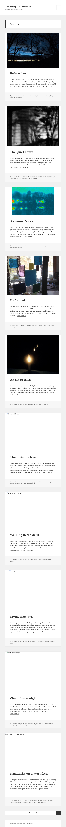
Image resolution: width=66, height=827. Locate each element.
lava (51, 641)
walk (15, 247)
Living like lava (21, 616)
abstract (45, 800)
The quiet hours (21, 152)
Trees (31, 246)
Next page (58, 813)
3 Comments (34, 178)
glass (52, 325)
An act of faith (20, 379)
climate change (42, 246)
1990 (36, 723)
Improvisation (33, 176)
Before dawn (19, 73)
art (37, 325)
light (51, 96)
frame (48, 325)
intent (11, 327)
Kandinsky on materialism (29, 773)
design (44, 325)
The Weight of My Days (18, 6)
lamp (47, 641)
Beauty (29, 96)
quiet (23, 178)
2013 (35, 96)
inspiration (49, 176)
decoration (47, 482)
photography (13, 725)
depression (13, 483)
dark (40, 559)
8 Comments (31, 483)
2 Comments (18, 97)
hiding (43, 559)
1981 (36, 482)
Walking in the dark (24, 535)
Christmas (41, 482)
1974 (36, 559)
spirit (26, 178)
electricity (47, 723)
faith (40, 404)
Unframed (17, 300)
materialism (25, 802)
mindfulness (13, 178)
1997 (36, 246)
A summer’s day (21, 221)
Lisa (24, 96)
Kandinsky (16, 802)
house (48, 96)
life (42, 404)
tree (25, 483)
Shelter (31, 404)
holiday (18, 483)
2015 (36, 404)
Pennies (25, 176)
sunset (12, 247)
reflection (19, 725)
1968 (40, 641)
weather (19, 247)
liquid (11, 643)
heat (48, 246)
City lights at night (23, 698)
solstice (12, 561)
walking (25, 725)
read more (50, 86)
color (40, 723)
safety (49, 559)
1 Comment (33, 725)
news (11, 97)
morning (19, 178)
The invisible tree (23, 457)
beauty (44, 176)
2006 (34, 325)
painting (31, 802)
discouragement (41, 96)
